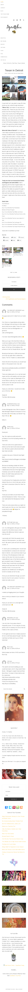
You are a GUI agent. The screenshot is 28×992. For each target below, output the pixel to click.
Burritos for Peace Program (8, 209)
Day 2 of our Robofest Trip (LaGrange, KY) (11, 222)
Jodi (8, 661)
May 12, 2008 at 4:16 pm (13, 524)
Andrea (9, 426)
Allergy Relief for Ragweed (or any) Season (13, 847)
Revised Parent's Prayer (8, 836)
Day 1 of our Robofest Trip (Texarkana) (11, 207)
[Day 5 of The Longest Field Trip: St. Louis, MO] (7, 261)
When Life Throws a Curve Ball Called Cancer (13, 849)
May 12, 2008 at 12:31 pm (13, 312)
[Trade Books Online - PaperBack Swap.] (14, 965)
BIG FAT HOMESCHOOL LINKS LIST (11, 823)
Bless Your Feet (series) (8, 833)
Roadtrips (20, 73)
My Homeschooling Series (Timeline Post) (12, 821)
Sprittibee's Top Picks (15, 975)
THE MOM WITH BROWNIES (14, 310)
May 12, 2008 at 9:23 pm (13, 619)
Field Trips (8, 73)
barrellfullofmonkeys (12, 404)
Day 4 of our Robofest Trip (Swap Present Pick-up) (13, 226)
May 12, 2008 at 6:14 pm (13, 588)
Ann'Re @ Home (11, 522)
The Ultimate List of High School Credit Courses (14, 841)
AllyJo (8, 646)
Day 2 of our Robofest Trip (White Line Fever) (12, 212)
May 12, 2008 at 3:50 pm (13, 428)
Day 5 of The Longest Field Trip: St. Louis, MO (7, 266)
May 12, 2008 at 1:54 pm (13, 405)
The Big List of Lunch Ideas (9, 844)
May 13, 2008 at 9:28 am (13, 648)
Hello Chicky (19, 989)
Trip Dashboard (5, 203)
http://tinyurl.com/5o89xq (8, 683)
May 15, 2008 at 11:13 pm (13, 663)
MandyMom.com (11, 617)
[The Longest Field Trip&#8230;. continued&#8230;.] (7, 250)
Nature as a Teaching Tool (8, 826)
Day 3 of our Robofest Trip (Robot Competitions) (13, 224)
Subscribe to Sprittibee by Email (10, 230)
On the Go (14, 73)
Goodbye (4, 205)
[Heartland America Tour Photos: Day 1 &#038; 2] (18, 250)
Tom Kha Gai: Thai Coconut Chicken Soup (12, 839)
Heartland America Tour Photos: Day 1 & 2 (18, 255)
